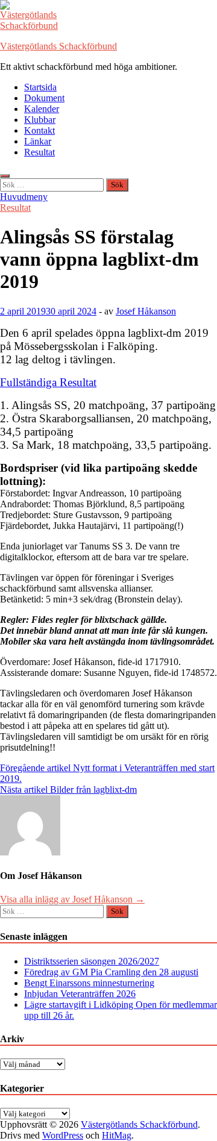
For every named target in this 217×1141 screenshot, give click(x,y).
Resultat (39, 152)
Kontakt (39, 130)
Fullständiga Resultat (48, 382)
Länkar (37, 141)
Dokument (44, 98)
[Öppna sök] (5, 176)
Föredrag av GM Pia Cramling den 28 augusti (111, 972)
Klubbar (39, 119)
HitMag (116, 1135)
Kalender (41, 109)
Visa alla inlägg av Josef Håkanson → (72, 899)
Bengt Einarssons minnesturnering (89, 983)
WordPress (62, 1135)
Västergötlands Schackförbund (58, 46)
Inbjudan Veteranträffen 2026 (80, 994)
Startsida (40, 87)
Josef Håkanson (146, 311)
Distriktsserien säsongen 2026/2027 (91, 961)
